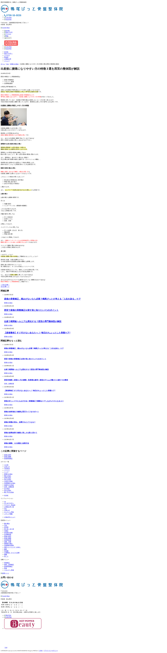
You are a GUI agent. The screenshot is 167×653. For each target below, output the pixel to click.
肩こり (6, 556)
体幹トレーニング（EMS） (12, 547)
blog (5, 508)
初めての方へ (8, 53)
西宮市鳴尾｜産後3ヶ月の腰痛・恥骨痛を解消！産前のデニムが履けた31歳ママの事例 (36, 380)
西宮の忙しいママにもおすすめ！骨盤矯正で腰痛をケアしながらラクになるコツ (34, 401)
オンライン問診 (9, 512)
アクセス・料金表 (9, 505)
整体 (5, 568)
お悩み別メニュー (9, 517)
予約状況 (7, 468)
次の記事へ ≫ (5, 286)
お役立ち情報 (8, 481)
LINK (41, 650)
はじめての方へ (9, 503)
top (5, 501)
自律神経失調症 (9, 545)
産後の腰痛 (7, 456)
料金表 (6, 57)
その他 (6, 465)
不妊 (5, 525)
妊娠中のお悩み (9, 485)
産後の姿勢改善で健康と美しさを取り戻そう (20, 433)
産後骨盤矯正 (8, 458)
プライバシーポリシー (51, 650)
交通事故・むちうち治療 (11, 552)
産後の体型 (7, 455)
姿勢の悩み (7, 477)
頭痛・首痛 (7, 541)
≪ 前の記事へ (5, 285)
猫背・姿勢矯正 (9, 564)
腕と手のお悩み (9, 492)
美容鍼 (6, 551)
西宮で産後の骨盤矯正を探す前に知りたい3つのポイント (31, 310)
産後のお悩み (8, 302)
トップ (6, 472)
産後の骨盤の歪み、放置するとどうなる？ (20, 422)
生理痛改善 (7, 534)
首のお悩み (7, 490)
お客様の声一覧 (9, 507)
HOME (6, 52)
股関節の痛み (8, 543)
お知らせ (7, 466)
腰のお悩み (7, 476)
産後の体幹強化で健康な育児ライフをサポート (21, 412)
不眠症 (6, 531)
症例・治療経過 (9, 383)
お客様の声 (7, 59)
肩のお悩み (7, 479)
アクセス (7, 55)
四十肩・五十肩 (9, 529)
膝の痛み (7, 523)
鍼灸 (5, 549)
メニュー (7, 61)
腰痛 (5, 554)
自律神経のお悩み (9, 483)
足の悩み (7, 488)
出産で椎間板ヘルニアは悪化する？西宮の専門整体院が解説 (32, 321)
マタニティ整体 (9, 570)
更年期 (6, 527)
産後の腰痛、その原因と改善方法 (16, 443)
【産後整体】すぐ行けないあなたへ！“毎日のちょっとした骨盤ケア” (37, 333)
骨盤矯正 (7, 562)
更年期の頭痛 (8, 532)
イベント (7, 470)
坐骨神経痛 (7, 540)
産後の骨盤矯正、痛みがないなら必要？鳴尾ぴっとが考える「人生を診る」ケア (42, 299)
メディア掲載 (8, 514)
